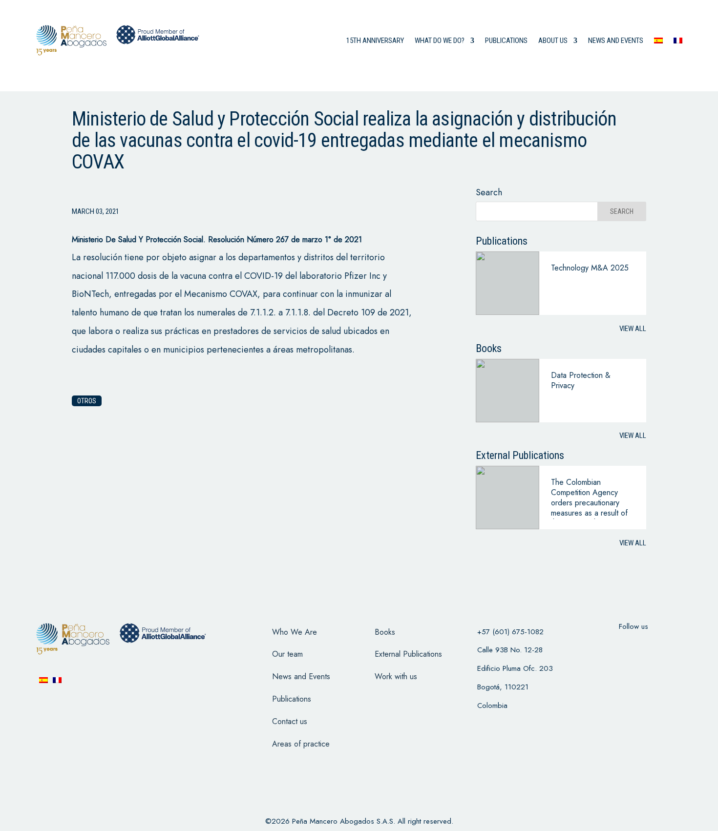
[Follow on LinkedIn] (671, 646)
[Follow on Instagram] (646, 646)
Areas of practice (301, 743)
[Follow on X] (621, 646)
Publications (506, 40)
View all (632, 328)
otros (86, 401)
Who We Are (294, 632)
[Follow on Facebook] (595, 646)
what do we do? (440, 40)
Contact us (289, 721)
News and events (615, 40)
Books (385, 632)
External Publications (408, 654)
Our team (287, 654)
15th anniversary (375, 40)
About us (553, 40)
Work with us (396, 676)
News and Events (301, 676)
